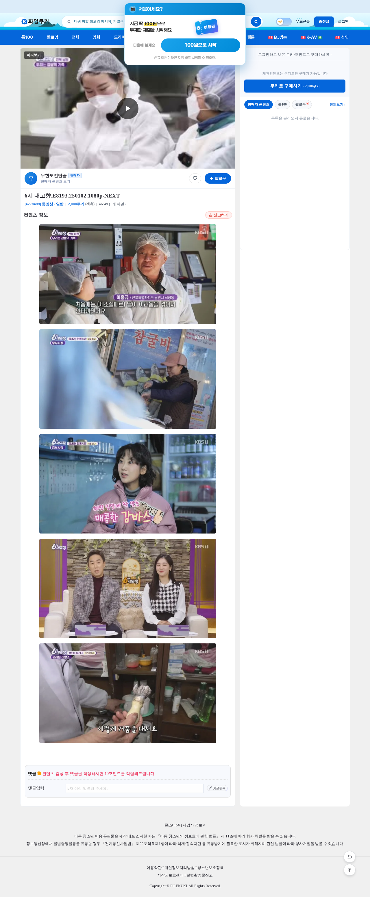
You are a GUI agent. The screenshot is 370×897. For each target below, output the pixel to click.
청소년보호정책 (210, 867)
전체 (75, 37)
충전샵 (324, 21)
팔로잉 (52, 37)
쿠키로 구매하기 (295, 86)
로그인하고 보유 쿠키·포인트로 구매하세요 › (295, 54)
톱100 (27, 37)
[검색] (256, 22)
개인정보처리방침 (179, 867)
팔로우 (300, 104)
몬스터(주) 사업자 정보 (185, 825)
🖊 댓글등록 (217, 788)
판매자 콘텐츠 (258, 104)
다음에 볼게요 (144, 45)
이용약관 (154, 867)
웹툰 (249, 37)
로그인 (343, 21)
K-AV (311, 37)
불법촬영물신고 (199, 875)
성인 (342, 37)
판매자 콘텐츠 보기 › (56, 181)
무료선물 (303, 21)
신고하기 (221, 215)
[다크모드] (284, 22)
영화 (96, 37)
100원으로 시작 (201, 45)
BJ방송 (278, 37)
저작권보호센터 (170, 875)
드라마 (119, 37)
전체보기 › (337, 104)
